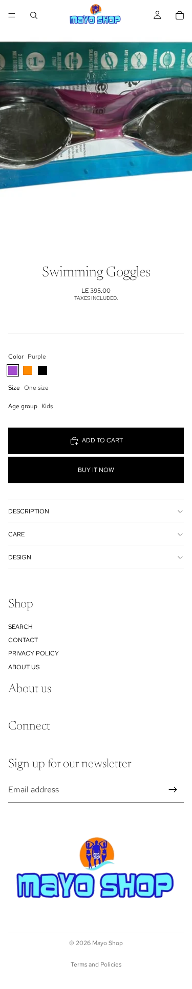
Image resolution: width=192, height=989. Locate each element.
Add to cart (102, 440)
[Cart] (179, 15)
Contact (23, 640)
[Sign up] (173, 789)
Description (28, 511)
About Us (23, 667)
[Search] (34, 15)
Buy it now (96, 470)
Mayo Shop (107, 943)
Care (16, 534)
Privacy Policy (33, 654)
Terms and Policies (96, 964)
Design (19, 557)
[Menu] (12, 15)
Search (20, 627)
